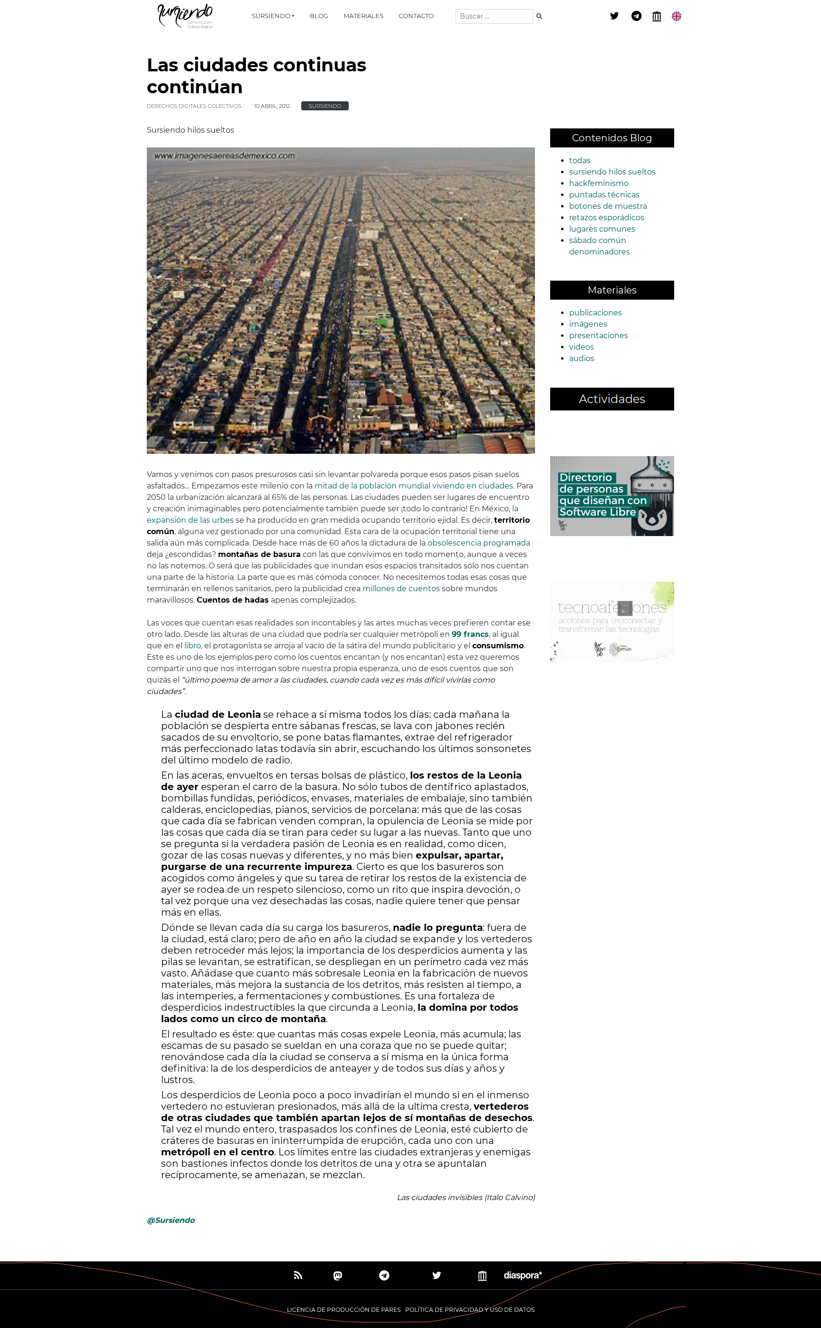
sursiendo (271, 16)
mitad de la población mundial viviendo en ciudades (414, 485)
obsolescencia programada (479, 542)
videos (581, 347)
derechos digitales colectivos (194, 106)
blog (319, 16)
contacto (416, 16)
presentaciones (598, 335)
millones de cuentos (401, 588)
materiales (363, 16)
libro (192, 645)
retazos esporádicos (606, 217)
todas (580, 160)
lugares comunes (602, 229)
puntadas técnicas (604, 194)
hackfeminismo (599, 183)
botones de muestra (608, 206)
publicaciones (595, 312)
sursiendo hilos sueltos (612, 171)
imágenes (588, 324)
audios (581, 358)
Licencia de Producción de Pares (344, 1309)
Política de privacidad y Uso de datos (470, 1309)
